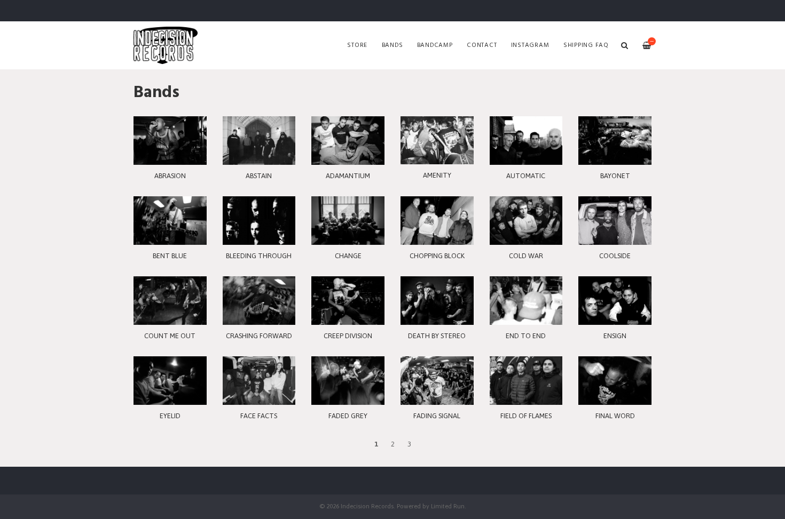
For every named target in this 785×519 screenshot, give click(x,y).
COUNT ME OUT (169, 336)
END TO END (526, 336)
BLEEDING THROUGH (259, 256)
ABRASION (170, 176)
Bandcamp (435, 45)
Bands (392, 45)
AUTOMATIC (525, 176)
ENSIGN (614, 336)
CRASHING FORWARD (259, 336)
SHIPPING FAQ (586, 45)
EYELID (170, 416)
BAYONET (615, 176)
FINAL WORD (615, 416)
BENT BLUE (170, 256)
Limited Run (448, 505)
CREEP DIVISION (348, 336)
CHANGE (348, 256)
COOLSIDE (615, 256)
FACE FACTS (258, 416)
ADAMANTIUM (348, 176)
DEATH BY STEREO (437, 336)
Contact (482, 45)
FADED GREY (347, 416)
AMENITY (437, 175)
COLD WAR (526, 256)
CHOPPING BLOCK (437, 256)
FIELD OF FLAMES (526, 416)
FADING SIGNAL (436, 416)
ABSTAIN (259, 176)
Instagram (530, 45)
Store (357, 45)
